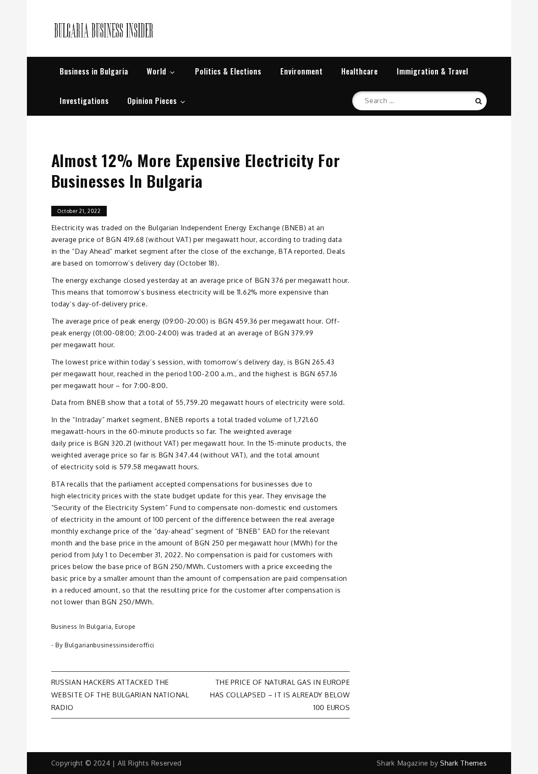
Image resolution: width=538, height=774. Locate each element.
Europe (125, 626)
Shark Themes (463, 763)
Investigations (84, 100)
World (156, 71)
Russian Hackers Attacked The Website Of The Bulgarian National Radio (120, 695)
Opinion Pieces (152, 100)
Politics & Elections (228, 71)
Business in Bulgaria (94, 71)
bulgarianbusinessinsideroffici (109, 645)
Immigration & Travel (432, 71)
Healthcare (359, 71)
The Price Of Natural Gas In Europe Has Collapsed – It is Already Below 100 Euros (280, 695)
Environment (301, 71)
